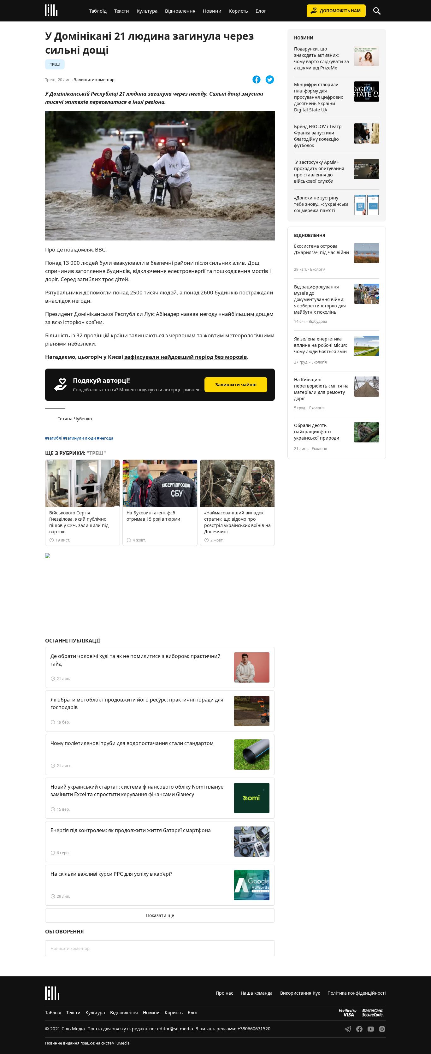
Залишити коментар (94, 80)
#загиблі (53, 438)
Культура (147, 11)
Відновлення (180, 11)
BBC (100, 249)
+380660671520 (254, 1029)
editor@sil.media (175, 1029)
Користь (238, 11)
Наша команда (257, 993)
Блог (261, 11)
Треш (55, 64)
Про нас (224, 993)
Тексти (121, 11)
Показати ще (160, 915)
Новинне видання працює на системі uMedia (87, 1043)
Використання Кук (300, 993)
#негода (105, 438)
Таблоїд (98, 11)
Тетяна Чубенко (75, 419)
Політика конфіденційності (357, 993)
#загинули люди (79, 438)
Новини (212, 11)
